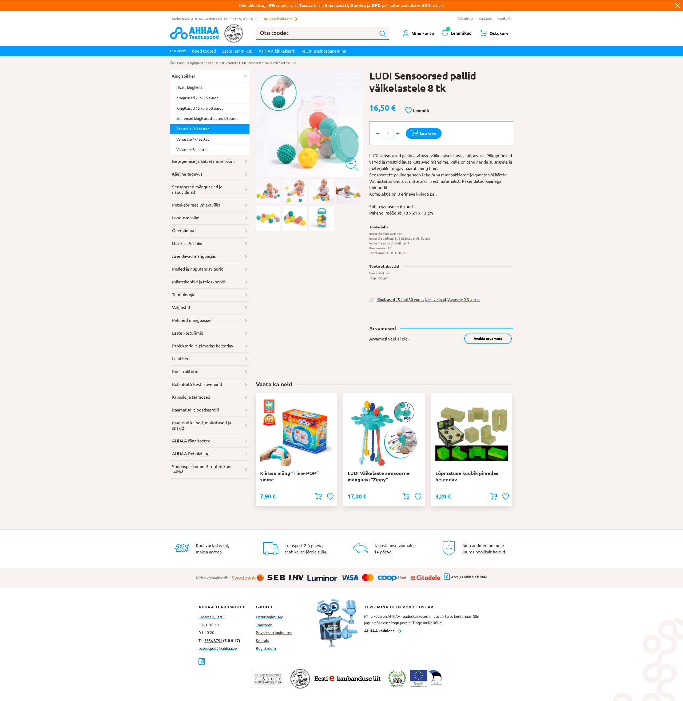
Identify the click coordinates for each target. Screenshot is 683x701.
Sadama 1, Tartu (211, 617)
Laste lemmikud (237, 51)
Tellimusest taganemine (323, 51)
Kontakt (504, 18)
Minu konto (422, 33)
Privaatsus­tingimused (274, 633)
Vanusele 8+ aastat (192, 150)
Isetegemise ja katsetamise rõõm (203, 161)
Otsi (382, 33)
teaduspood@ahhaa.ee (217, 648)
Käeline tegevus (187, 174)
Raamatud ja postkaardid (195, 409)
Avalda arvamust (488, 338)
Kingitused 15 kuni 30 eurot (399, 300)
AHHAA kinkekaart (277, 51)
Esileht (172, 63)
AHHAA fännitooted (191, 440)
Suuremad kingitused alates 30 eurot (207, 118)
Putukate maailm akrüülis (196, 205)
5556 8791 (213, 641)
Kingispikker (196, 63)
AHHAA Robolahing (190, 453)
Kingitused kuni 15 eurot (197, 98)
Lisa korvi (428, 133)
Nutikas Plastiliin (188, 243)
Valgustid (181, 307)
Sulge (677, 5)
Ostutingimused (269, 617)
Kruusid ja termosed (191, 397)
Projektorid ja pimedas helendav (202, 345)
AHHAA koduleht (278, 19)
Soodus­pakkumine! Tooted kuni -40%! (201, 469)
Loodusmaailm (186, 217)
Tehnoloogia (183, 294)
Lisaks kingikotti (190, 87)
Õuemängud (184, 230)
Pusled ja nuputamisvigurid (197, 269)
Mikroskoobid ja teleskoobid (198, 281)
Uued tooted (204, 51)
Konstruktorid (185, 371)
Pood (181, 63)
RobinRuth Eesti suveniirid (197, 384)
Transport (485, 18)
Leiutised (180, 358)
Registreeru (266, 648)
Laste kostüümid (187, 333)
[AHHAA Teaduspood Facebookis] (227, 661)
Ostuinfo (465, 18)
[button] (417, 110)
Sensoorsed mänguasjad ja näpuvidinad (197, 189)
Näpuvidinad (435, 300)
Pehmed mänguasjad (192, 320)
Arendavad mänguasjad (194, 256)
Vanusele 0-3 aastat (222, 63)
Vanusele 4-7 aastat (192, 139)
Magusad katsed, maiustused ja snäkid (201, 425)
